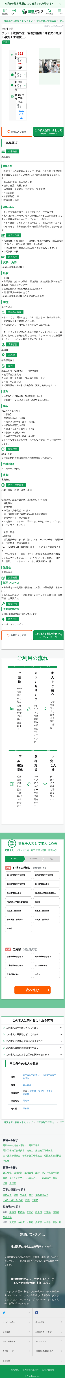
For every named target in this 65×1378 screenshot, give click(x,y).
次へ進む (32, 990)
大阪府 (30, 1222)
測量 (5, 1183)
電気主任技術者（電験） (15, 1145)
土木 (31, 1195)
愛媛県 (50, 1091)
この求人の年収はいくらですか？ (22, 1027)
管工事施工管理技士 (46, 20)
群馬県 (30, 1212)
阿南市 (26, 1100)
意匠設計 (46, 1177)
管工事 (23, 1195)
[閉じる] (60, 3)
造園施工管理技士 (52, 1155)
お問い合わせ (48, 1370)
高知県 (26, 1094)
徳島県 (33, 1091)
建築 (16, 1195)
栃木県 (21, 1212)
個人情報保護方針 (30, 1370)
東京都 (56, 1212)
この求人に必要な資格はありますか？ (24, 1041)
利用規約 (15, 1370)
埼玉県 (38, 1212)
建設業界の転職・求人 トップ (18, 20)
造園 (55, 1177)
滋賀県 (12, 1222)
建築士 (30, 1150)
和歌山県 (57, 1222)
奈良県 (47, 1222)
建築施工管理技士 (44, 1150)
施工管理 (27, 1085)
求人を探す (39, 1322)
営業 (5, 1177)
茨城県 (12, 1212)
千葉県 (47, 1212)
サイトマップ (40, 1341)
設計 (37, 1172)
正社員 (26, 1108)
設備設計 (18, 1172)
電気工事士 (34, 1145)
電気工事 (7, 1195)
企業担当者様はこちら (44, 1351)
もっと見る (21, 114)
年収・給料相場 (9, 1341)
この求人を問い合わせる (48, 132)
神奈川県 (7, 1217)
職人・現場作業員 (50, 1172)
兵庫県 (38, 1222)
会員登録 (6, 1332)
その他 (6, 1160)
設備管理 (29, 1172)
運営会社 (6, 1361)
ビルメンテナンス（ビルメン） (24, 1177)
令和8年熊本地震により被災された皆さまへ (29, 3)
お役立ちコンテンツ (43, 1332)
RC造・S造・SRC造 (13, 1200)
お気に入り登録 (18, 131)
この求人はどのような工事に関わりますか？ (27, 1054)
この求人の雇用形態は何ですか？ (22, 1048)
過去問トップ (8, 1351)
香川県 (41, 1091)
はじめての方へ (9, 1322)
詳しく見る (20, 60)
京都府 (21, 1222)
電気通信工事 (41, 1195)
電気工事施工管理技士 (14, 1150)
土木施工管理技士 (11, 1155)
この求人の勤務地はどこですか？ (22, 1034)
